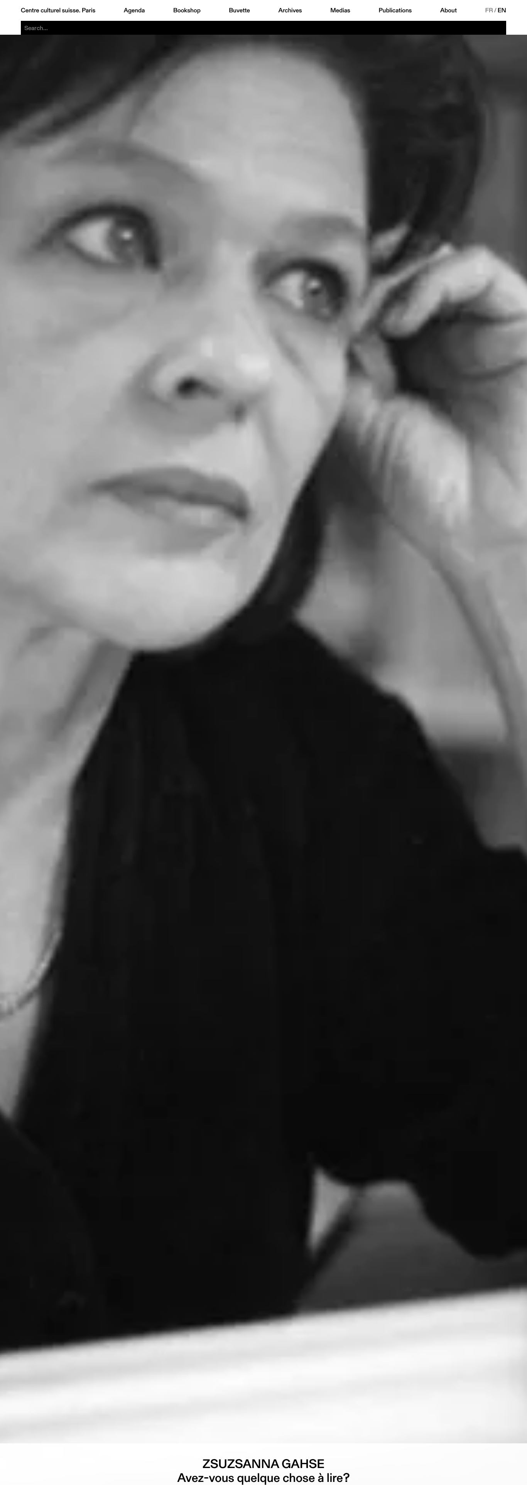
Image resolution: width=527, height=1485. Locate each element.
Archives (290, 10)
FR (489, 10)
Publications (395, 10)
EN (502, 10)
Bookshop (187, 10)
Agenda (134, 10)
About (448, 10)
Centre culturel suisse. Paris (58, 10)
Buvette (239, 10)
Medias (340, 10)
